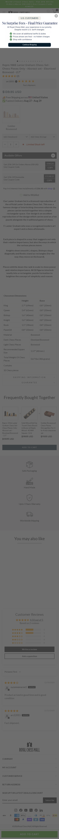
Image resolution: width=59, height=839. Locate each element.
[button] (56, 15)
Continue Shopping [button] (30, 44)
